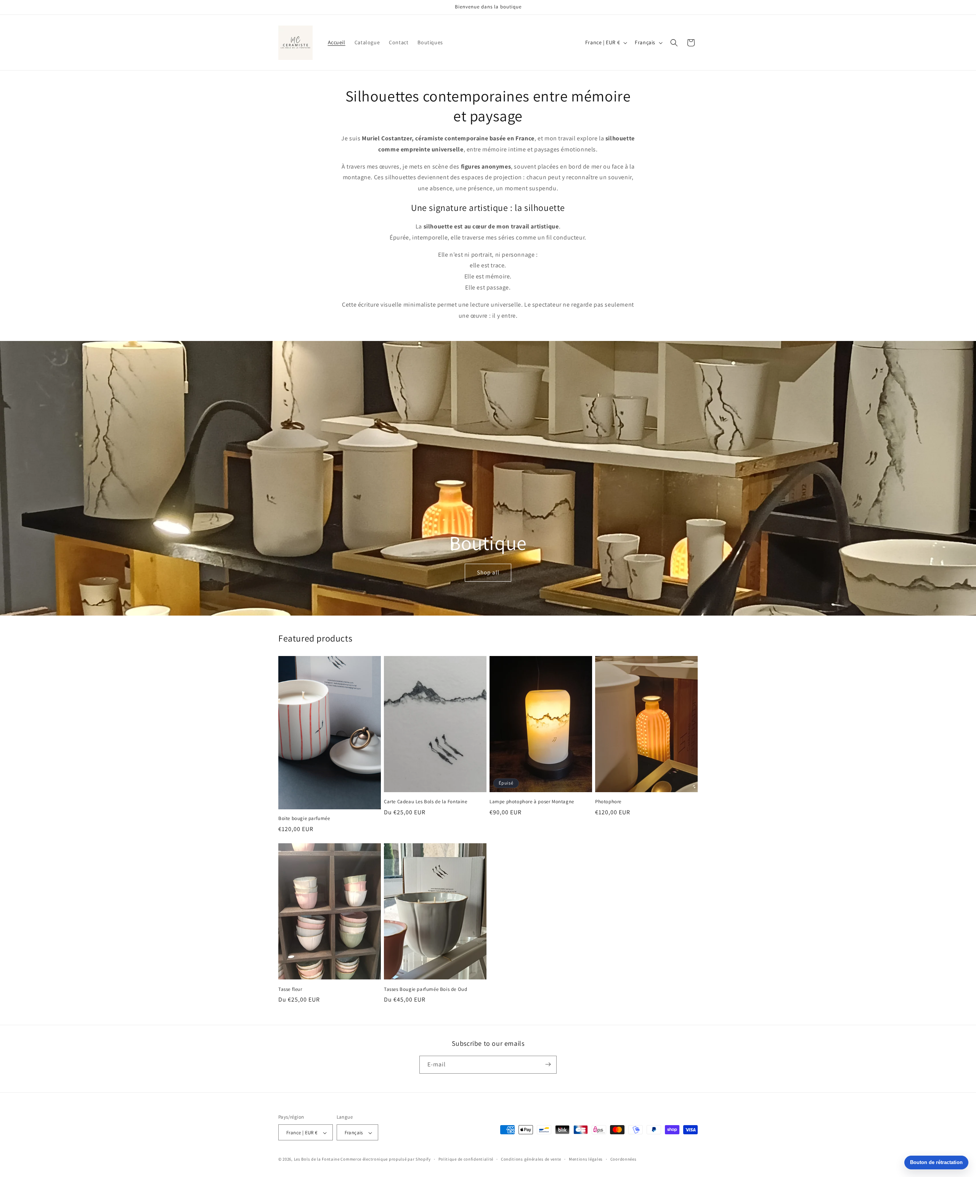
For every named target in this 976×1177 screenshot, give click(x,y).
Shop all (488, 572)
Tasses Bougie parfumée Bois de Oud (425, 989)
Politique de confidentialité (466, 1159)
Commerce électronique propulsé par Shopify (385, 1159)
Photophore (608, 802)
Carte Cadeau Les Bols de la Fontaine (425, 802)
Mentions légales (586, 1159)
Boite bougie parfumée (304, 818)
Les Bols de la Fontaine (317, 1159)
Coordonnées (623, 1159)
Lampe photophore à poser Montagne (532, 802)
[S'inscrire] (547, 1064)
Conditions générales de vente (531, 1159)
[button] (674, 42)
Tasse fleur (290, 989)
